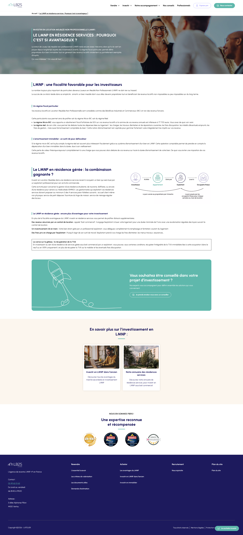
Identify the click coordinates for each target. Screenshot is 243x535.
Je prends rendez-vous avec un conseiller (152, 295)
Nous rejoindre (177, 470)
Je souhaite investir (228, 528)
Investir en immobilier (128, 483)
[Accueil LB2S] (15, 5)
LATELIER (27, 528)
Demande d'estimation (80, 489)
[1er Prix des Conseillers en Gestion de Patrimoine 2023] (132, 439)
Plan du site (216, 470)
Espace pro (203, 5)
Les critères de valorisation (81, 476)
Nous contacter (226, 5)
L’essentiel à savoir (78, 470)
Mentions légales (197, 528)
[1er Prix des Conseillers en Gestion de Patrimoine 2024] (111, 439)
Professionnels (183, 5)
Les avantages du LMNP (129, 470)
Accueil (34, 13)
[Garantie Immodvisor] (153, 439)
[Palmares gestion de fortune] (90, 439)
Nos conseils (168, 5)
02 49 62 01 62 (14, 483)
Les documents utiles (79, 483)
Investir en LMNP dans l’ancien (132, 476)
